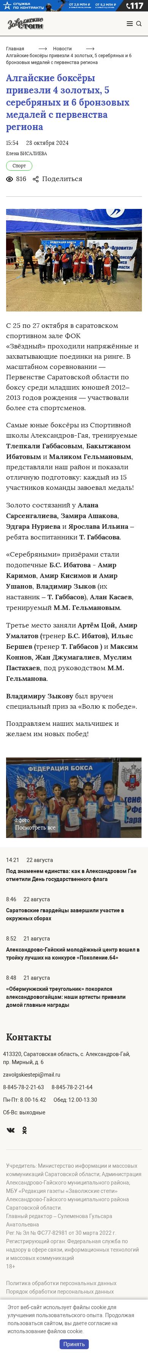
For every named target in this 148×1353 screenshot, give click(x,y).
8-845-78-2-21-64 (72, 1087)
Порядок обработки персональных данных (60, 1292)
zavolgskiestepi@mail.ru (31, 1075)
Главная (15, 48)
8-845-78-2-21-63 (23, 1087)
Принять (74, 1344)
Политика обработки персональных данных (61, 1283)
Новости (62, 48)
